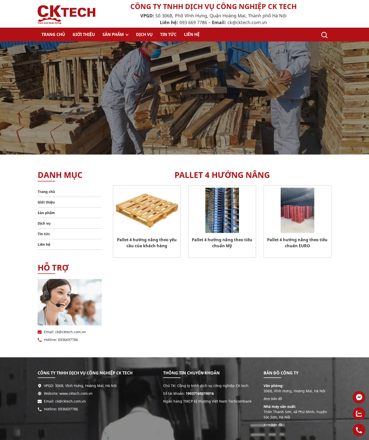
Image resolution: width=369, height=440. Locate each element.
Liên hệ (192, 34)
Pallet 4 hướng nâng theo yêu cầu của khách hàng (147, 243)
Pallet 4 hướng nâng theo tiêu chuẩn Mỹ (222, 243)
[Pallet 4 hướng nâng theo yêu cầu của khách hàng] (146, 210)
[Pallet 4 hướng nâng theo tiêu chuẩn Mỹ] (222, 210)
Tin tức (168, 34)
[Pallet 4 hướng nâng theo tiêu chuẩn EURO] (297, 210)
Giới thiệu (84, 34)
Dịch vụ (144, 34)
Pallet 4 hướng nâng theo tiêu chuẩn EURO (297, 243)
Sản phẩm (113, 34)
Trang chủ (53, 34)
